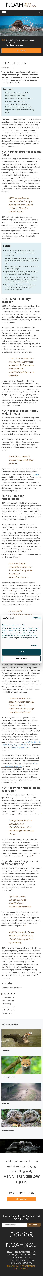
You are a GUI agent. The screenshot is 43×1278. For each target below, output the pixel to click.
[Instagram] (30, 1234)
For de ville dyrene (8, 997)
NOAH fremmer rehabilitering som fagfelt (18, 107)
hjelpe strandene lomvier (20, 747)
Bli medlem (21, 51)
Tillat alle (21, 652)
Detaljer (34, 645)
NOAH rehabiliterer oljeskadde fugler (17, 93)
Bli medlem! (21, 1199)
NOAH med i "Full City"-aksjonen (15, 96)
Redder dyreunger (8, 1000)
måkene (36, 474)
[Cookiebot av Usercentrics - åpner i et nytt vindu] (32, 618)
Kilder (7, 112)
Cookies (24, 1268)
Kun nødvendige (21, 658)
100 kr (12, 1193)
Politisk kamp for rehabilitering (15, 101)
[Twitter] (18, 1234)
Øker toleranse (7, 1013)
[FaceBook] (12, 1234)
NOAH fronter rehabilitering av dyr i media (18, 98)
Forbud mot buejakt (8, 1007)
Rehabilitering (6, 1004)
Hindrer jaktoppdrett (9, 1010)
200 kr (21, 1193)
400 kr (31, 1193)
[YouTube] (24, 1234)
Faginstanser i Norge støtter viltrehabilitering (19, 110)
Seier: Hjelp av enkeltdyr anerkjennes (17, 104)
